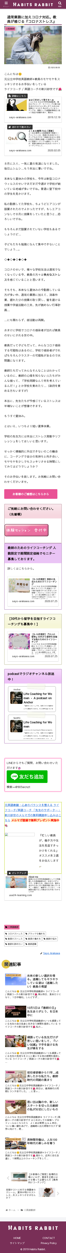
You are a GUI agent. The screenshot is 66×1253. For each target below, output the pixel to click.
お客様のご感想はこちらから (30, 494)
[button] (59, 673)
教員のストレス (15, 938)
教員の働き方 (34, 938)
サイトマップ (17, 1243)
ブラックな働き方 (36, 933)
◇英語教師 (12, 927)
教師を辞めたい (15, 944)
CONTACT (49, 1238)
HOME (17, 1238)
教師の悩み (51, 938)
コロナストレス (15, 933)
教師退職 (31, 944)
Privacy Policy (49, 1243)
